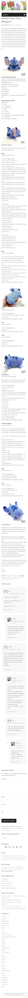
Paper (3, 964)
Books (3, 927)
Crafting (8, 575)
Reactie (3, 779)
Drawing (3, 946)
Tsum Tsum (18, 575)
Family (5, 995)
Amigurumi (4, 577)
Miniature (3, 957)
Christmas (4, 932)
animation (3, 916)
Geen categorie (5, 952)
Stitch (9, 579)
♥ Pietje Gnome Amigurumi (14, 900)
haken (2, 579)
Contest (3, 939)
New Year (3, 961)
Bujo (2, 930)
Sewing (3, 975)
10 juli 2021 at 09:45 (17, 723)
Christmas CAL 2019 (6, 934)
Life (2, 955)
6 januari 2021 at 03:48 (15, 649)
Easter (3, 950)
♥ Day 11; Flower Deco (7, 883)
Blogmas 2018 (5, 921)
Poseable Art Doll (5, 970)
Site (2, 812)
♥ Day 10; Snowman (6, 885)
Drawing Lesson (5, 948)
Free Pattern (21, 577)
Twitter (11, 565)
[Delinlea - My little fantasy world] (14, 8)
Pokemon (3, 968)
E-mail (3, 804)
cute (12, 577)
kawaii (6, 579)
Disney (15, 577)
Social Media (4, 982)
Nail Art (3, 959)
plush (2, 966)
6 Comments (18, 25)
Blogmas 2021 (5, 925)
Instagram (17, 565)
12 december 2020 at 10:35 (16, 593)
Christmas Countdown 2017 (8, 937)
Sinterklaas (4, 979)
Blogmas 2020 (5, 923)
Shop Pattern (4, 977)
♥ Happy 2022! (5, 879)
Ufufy (2, 986)
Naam (3, 797)
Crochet (13, 575)
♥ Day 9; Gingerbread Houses (9, 888)
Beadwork (4, 918)
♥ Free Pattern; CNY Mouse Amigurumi (16, 908)
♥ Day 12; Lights (5, 881)
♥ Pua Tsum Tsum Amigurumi (14, 906)
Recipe (3, 973)
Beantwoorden (7, 609)
